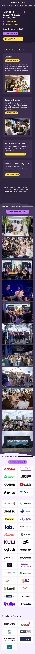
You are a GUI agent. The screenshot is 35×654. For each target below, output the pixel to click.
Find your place (9, 192)
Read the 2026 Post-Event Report (10, 38)
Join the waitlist (10, 33)
